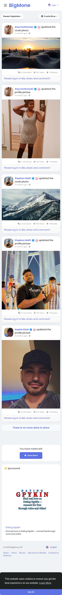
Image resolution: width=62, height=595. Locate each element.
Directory (7, 555)
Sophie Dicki (22, 329)
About (6, 553)
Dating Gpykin (13, 527)
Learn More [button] (45, 583)
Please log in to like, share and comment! (27, 78)
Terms (14, 553)
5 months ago (21, 33)
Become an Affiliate (37, 553)
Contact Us (53, 553)
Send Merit (32, 455)
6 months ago (21, 184)
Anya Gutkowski (24, 26)
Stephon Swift (23, 178)
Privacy (22, 553)
